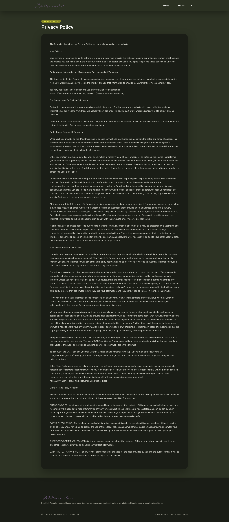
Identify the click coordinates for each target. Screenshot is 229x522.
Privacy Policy (161, 514)
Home (166, 5)
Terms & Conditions (179, 514)
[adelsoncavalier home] (56, 5)
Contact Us (184, 5)
